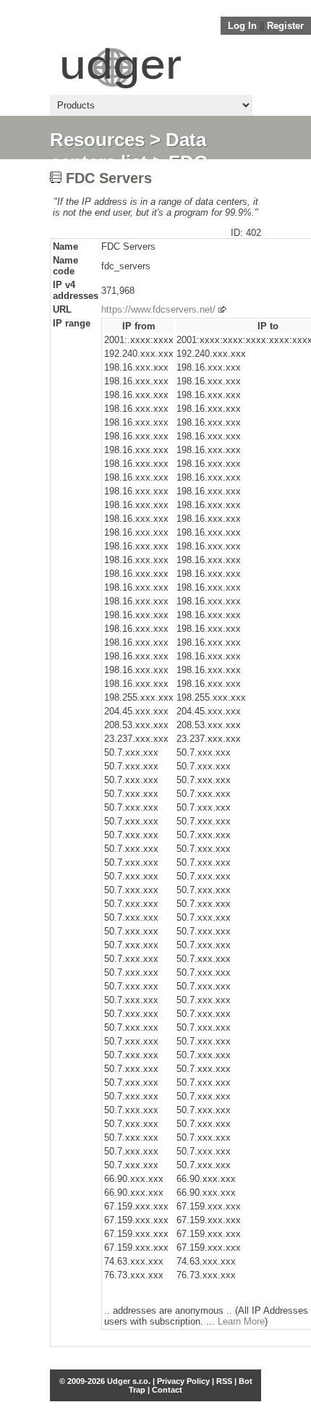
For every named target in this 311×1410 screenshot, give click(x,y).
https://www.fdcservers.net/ (158, 309)
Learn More (241, 1321)
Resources (97, 140)
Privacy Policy (183, 1381)
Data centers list (128, 151)
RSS (224, 1381)
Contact (167, 1389)
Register (285, 25)
